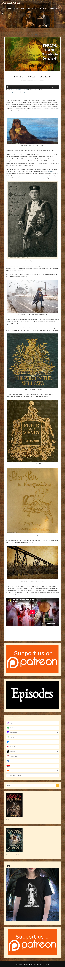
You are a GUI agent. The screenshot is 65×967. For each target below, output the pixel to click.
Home (3, 8)
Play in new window (16, 89)
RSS (38, 92)
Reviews (51, 8)
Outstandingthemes (43, 964)
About (16, 8)
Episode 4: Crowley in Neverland (32, 77)
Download (25, 89)
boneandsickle (28, 80)
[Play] (8, 87)
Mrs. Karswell (43, 8)
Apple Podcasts (16, 92)
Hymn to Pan (51, 171)
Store (28, 8)
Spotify (23, 92)
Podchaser (33, 92)
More (41, 92)
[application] (32, 87)
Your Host (35, 8)
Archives (10, 8)
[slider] (56, 86)
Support (22, 8)
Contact (4, 13)
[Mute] (52, 87)
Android (28, 92)
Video (57, 8)
